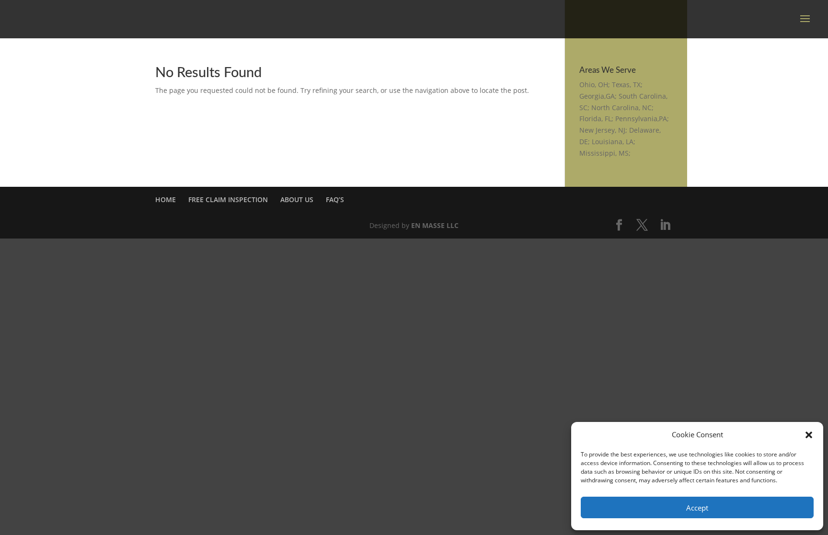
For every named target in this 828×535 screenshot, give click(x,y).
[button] (809, 435)
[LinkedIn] (665, 225)
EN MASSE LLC (435, 225)
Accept (697, 507)
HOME (165, 199)
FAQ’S (335, 199)
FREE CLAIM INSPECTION (228, 199)
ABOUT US (296, 199)
